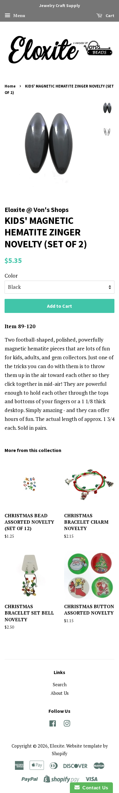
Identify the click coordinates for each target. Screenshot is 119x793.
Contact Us (94, 787)
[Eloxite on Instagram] (66, 724)
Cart (109, 15)
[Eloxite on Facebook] (52, 724)
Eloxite (57, 746)
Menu (18, 15)
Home (10, 86)
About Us (60, 693)
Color (11, 275)
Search (60, 684)
